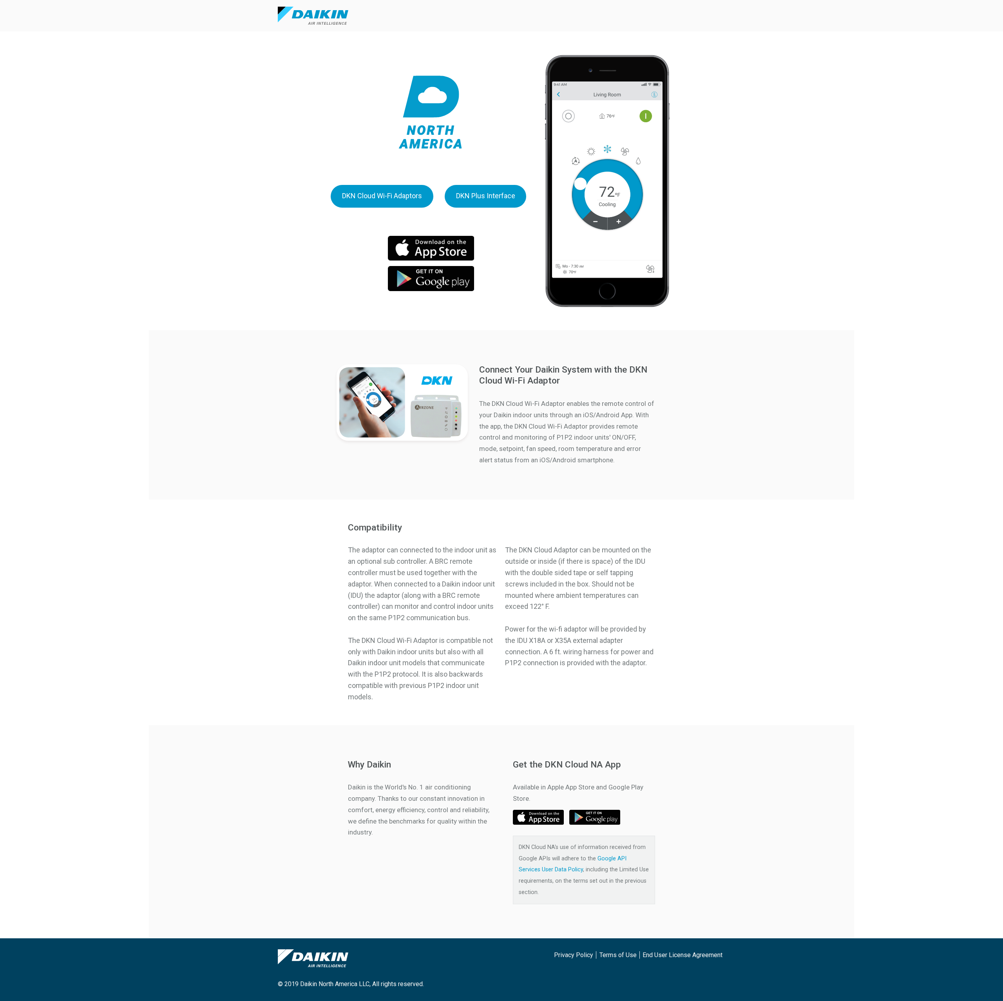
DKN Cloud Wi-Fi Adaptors (382, 196)
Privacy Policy (573, 955)
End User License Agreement (682, 955)
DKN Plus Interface (485, 196)
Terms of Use (618, 955)
